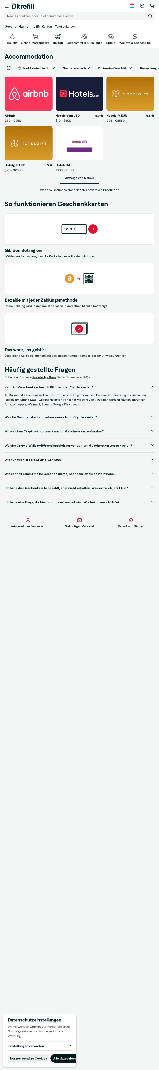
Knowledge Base (44, 377)
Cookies (35, 1026)
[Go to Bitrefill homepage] (23, 6)
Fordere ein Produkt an (102, 190)
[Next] (154, 38)
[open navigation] (7, 6)
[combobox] (76, 16)
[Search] (150, 16)
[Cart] (152, 6)
